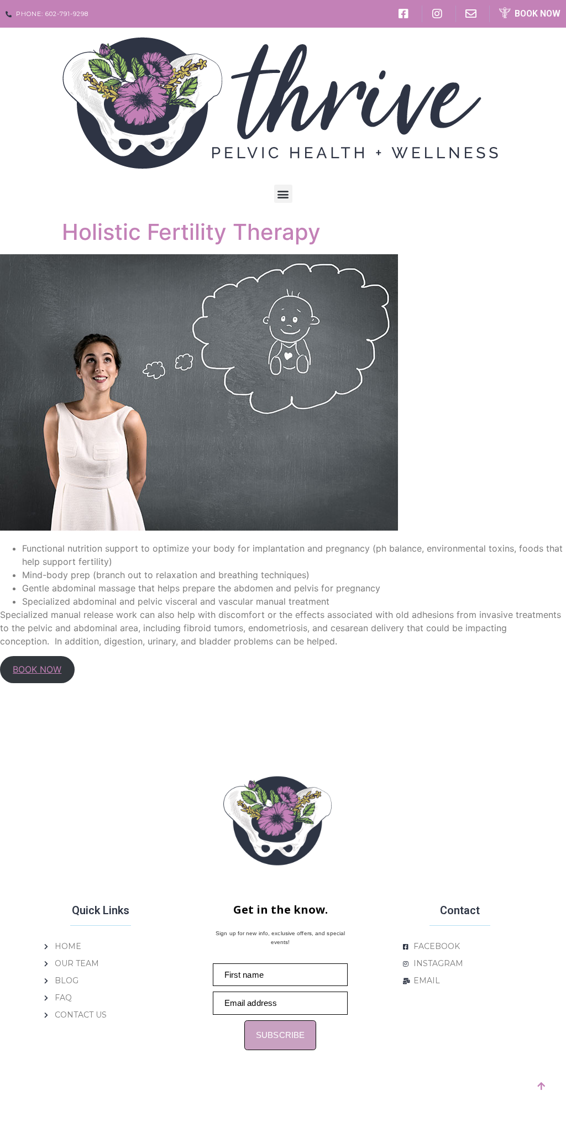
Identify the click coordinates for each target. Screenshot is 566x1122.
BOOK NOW (37, 669)
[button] (283, 194)
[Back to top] (541, 1086)
